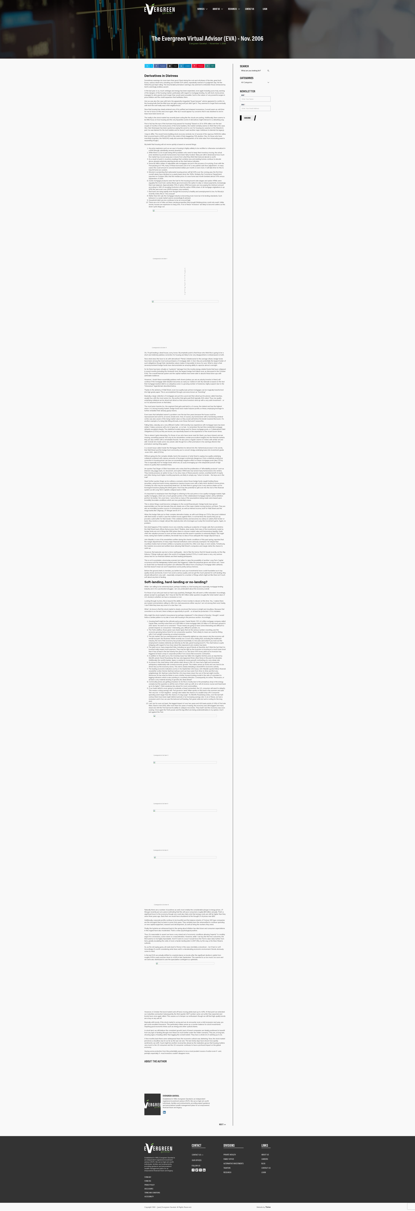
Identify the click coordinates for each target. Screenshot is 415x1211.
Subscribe (247, 118)
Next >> (222, 1124)
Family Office (228, 1159)
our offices (196, 1160)
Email (243, 105)
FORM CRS (147, 1181)
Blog (263, 1163)
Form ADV (147, 1177)
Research (227, 1172)
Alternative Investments (233, 1163)
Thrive (268, 1207)
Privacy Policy (149, 1185)
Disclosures (148, 1189)
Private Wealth (229, 1154)
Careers (264, 1159)
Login (265, 8)
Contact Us (249, 8)
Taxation (226, 1167)
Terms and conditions (152, 1193)
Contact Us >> (197, 1154)
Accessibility (149, 1196)
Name (243, 95)
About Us (265, 1154)
